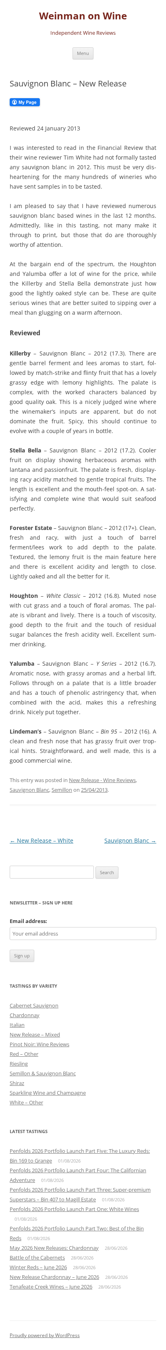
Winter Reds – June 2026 (38, 1267)
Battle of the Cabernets (37, 1257)
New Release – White (41, 840)
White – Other (26, 1102)
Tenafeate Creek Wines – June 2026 (51, 1286)
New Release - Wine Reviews (102, 780)
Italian (17, 1024)
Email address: (28, 921)
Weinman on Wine (83, 16)
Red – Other (24, 1054)
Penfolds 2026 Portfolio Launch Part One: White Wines (74, 1209)
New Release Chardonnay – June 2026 (54, 1277)
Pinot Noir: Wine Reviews (39, 1044)
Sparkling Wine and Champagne (48, 1092)
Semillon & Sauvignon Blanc (43, 1073)
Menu (83, 53)
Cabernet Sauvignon (34, 1005)
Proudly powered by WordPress (45, 1335)
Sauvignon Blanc (29, 789)
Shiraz (17, 1083)
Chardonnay (24, 1015)
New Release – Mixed (35, 1034)
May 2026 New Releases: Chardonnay (54, 1247)
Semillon (62, 789)
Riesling (19, 1063)
